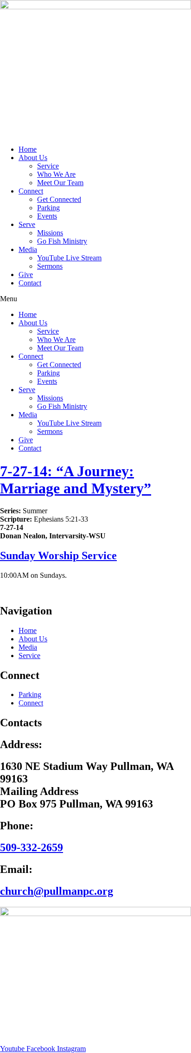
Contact (30, 283)
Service (48, 166)
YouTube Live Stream (69, 258)
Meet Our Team (60, 183)
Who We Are (56, 174)
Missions (50, 233)
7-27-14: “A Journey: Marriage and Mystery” (75, 480)
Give (26, 274)
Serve (27, 224)
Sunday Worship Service (58, 555)
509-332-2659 (31, 847)
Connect (31, 191)
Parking (48, 208)
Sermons (50, 266)
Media (28, 249)
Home (28, 149)
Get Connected (59, 199)
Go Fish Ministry (62, 241)
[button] (95, 299)
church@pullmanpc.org (56, 891)
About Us (33, 158)
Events (47, 216)
